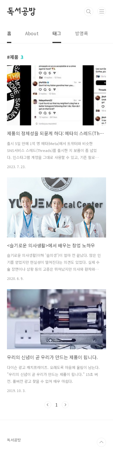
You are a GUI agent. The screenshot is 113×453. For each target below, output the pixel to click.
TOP (101, 442)
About (32, 33)
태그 (56, 33)
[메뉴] (101, 11)
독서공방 (21, 12)
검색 (88, 11)
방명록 (81, 33)
